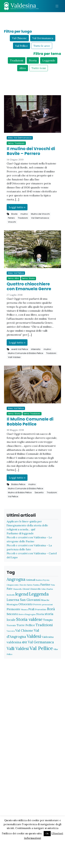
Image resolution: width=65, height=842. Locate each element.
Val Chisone (19, 38)
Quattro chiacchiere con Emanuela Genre (29, 286)
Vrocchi (12, 221)
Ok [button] (47, 833)
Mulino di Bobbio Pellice (20, 492)
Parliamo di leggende (20, 533)
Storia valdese (29, 619)
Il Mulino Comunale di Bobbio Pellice (30, 421)
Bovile (14, 213)
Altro (22, 68)
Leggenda (39, 594)
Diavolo (23, 585)
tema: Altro (13, 278)
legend (21, 594)
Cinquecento (13, 585)
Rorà (51, 609)
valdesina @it (17, 642)
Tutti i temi (39, 68)
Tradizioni (16, 60)
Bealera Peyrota (42, 580)
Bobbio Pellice (18, 484)
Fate (9, 588)
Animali (30, 579)
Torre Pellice (26, 625)
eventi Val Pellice (19, 349)
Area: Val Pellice (16, 273)
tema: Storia (28, 278)
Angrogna (16, 579)
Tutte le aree (42, 45)
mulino (24, 213)
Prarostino (40, 609)
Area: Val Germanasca (20, 137)
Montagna (12, 604)
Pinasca (24, 609)
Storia (33, 60)
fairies (29, 585)
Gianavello (17, 589)
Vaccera (11, 631)
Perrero (11, 217)
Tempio (48, 620)
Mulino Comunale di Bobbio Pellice (25, 353)
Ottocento (25, 604)
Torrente (11, 625)
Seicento (39, 492)
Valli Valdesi (14, 357)
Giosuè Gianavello (31, 589)
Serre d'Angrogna (27, 614)
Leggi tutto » (17, 207)
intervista (35, 349)
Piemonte (13, 609)
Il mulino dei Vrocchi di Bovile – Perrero (31, 151)
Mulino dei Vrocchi (40, 213)
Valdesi (34, 636)
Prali (31, 609)
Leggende (48, 60)
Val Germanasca (42, 38)
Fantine (45, 584)
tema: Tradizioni (16, 143)
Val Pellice (21, 45)
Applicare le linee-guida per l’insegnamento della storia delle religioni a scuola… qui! (27, 525)
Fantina (36, 585)
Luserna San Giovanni (23, 600)
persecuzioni (47, 604)
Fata (53, 585)
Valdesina (48, 636)
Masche (45, 600)
